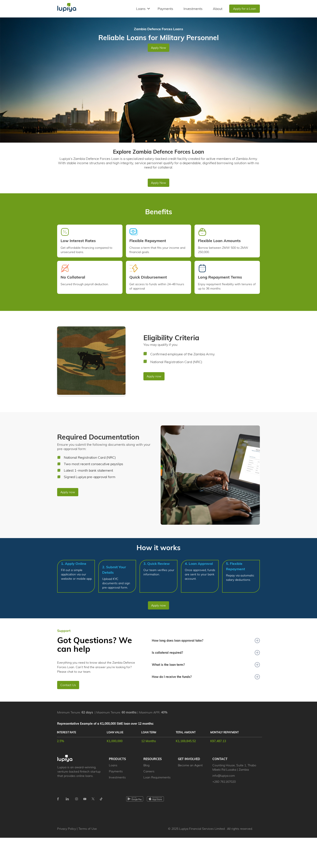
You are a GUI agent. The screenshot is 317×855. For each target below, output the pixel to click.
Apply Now (158, 48)
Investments (193, 8)
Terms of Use (87, 829)
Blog (146, 765)
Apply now (154, 376)
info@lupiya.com (223, 776)
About (217, 8)
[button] (143, 8)
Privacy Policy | (67, 829)
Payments (165, 8)
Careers (148, 771)
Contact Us (68, 685)
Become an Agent (190, 765)
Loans (113, 765)
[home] (67, 8)
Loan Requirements (157, 777)
